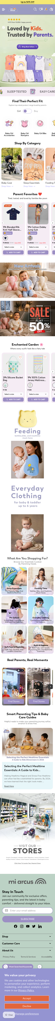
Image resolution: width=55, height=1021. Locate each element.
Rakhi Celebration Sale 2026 (27, 2)
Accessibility (46, 956)
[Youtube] (27, 926)
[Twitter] (34, 926)
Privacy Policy (9, 956)
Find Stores (13, 701)
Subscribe (28, 919)
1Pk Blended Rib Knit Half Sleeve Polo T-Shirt (11, 228)
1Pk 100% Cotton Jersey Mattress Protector (36, 379)
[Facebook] (15, 926)
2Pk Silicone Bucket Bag (13, 379)
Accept (27, 998)
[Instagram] (21, 926)
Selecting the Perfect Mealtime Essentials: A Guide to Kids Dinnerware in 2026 (24, 770)
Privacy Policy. (26, 990)
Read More (9, 786)
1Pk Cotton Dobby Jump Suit (37, 228)
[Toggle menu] (4, 10)
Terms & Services (28, 956)
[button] (24, 82)
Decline (27, 1006)
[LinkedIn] (40, 926)
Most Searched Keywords (20, 966)
